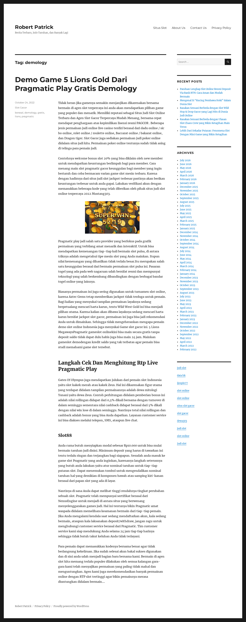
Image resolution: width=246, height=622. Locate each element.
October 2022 (187, 330)
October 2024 (187, 239)
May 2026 (185, 168)
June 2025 (185, 209)
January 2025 (187, 228)
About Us (178, 28)
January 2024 (187, 273)
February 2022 (188, 349)
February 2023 (188, 315)
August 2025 (187, 202)
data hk (181, 375)
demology (30, 112)
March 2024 (187, 266)
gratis (41, 112)
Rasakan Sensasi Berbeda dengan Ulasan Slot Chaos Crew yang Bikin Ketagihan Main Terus (205, 123)
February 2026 (188, 179)
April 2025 (186, 217)
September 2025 (189, 198)
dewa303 (182, 420)
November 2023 (189, 281)
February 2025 (188, 224)
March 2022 (187, 345)
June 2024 (185, 255)
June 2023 (185, 300)
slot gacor (182, 413)
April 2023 (186, 307)
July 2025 (185, 205)
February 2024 (188, 270)
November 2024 (189, 236)
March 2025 (187, 220)
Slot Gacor (21, 107)
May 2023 (185, 304)
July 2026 (185, 160)
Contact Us (198, 28)
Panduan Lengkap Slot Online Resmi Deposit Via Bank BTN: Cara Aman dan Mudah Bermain (205, 93)
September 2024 (189, 243)
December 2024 (189, 232)
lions (18, 116)
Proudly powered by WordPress (71, 606)
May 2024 (185, 258)
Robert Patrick (34, 27)
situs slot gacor (185, 405)
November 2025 (189, 190)
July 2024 (185, 251)
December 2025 (189, 186)
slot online (183, 390)
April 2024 (186, 262)
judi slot (181, 367)
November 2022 (189, 326)
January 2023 (187, 319)
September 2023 (189, 289)
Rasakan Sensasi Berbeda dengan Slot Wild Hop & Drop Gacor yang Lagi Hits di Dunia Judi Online (204, 111)
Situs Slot (160, 28)
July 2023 (185, 296)
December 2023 (189, 277)
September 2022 (189, 334)
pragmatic (28, 116)
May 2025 (185, 213)
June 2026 (186, 164)
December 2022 (189, 323)
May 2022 (185, 338)
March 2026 (187, 175)
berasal (19, 112)
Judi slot (181, 443)
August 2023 (187, 292)
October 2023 (187, 285)
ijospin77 (182, 383)
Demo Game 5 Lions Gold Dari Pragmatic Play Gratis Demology (76, 84)
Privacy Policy (221, 28)
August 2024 (187, 247)
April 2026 (186, 171)
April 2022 (186, 342)
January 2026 (187, 183)
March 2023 (187, 311)
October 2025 (187, 194)
